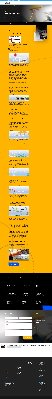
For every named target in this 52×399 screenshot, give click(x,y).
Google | (35, 397)
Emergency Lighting (10, 299)
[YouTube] (38, 351)
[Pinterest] (29, 351)
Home (9, 269)
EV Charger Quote (43, 388)
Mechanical (41, 376)
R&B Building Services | (24, 397)
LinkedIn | (32, 397)
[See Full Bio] (50, 345)
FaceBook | (29, 397)
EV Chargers (41, 382)
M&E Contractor (24, 269)
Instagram (44, 397)
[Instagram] (20, 351)
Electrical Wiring (25, 299)
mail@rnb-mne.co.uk (39, 328)
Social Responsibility (30, 364)
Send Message (28, 337)
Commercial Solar (42, 369)
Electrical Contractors (26, 277)
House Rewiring (39, 299)
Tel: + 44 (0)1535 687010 (8, 0)
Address (37, 313)
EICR (37, 284)
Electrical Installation (11, 284)
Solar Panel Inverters (43, 374)
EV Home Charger (43, 385)
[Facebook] (11, 351)
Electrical (41, 377)
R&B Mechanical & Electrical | (12, 397)
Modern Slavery (30, 363)
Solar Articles (41, 364)
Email (37, 327)
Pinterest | (38, 397)
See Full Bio (48, 345)
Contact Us (13, 264)
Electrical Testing (25, 284)
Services (42, 378)
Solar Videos (41, 365)
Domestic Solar (42, 371)
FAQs (39, 390)
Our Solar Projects (42, 363)
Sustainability (29, 362)
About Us (40, 389)
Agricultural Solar (42, 370)
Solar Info (19, 269)
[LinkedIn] (47, 351)
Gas (40, 381)
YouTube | (41, 397)
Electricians (9, 277)
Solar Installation (13, 269)
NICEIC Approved (39, 277)
